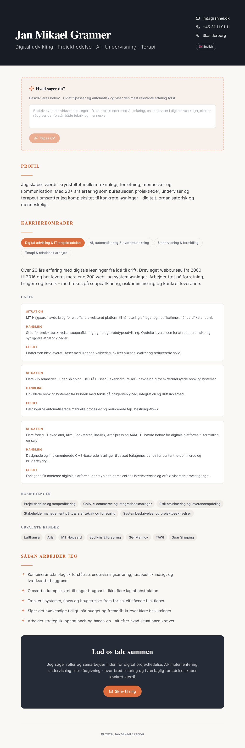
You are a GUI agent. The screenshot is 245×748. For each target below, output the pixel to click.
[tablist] (122, 247)
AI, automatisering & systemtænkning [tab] (119, 243)
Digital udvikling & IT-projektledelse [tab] (53, 243)
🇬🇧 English (206, 46)
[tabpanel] (122, 404)
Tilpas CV (47, 138)
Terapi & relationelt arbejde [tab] (46, 253)
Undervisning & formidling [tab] (178, 243)
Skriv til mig (125, 691)
